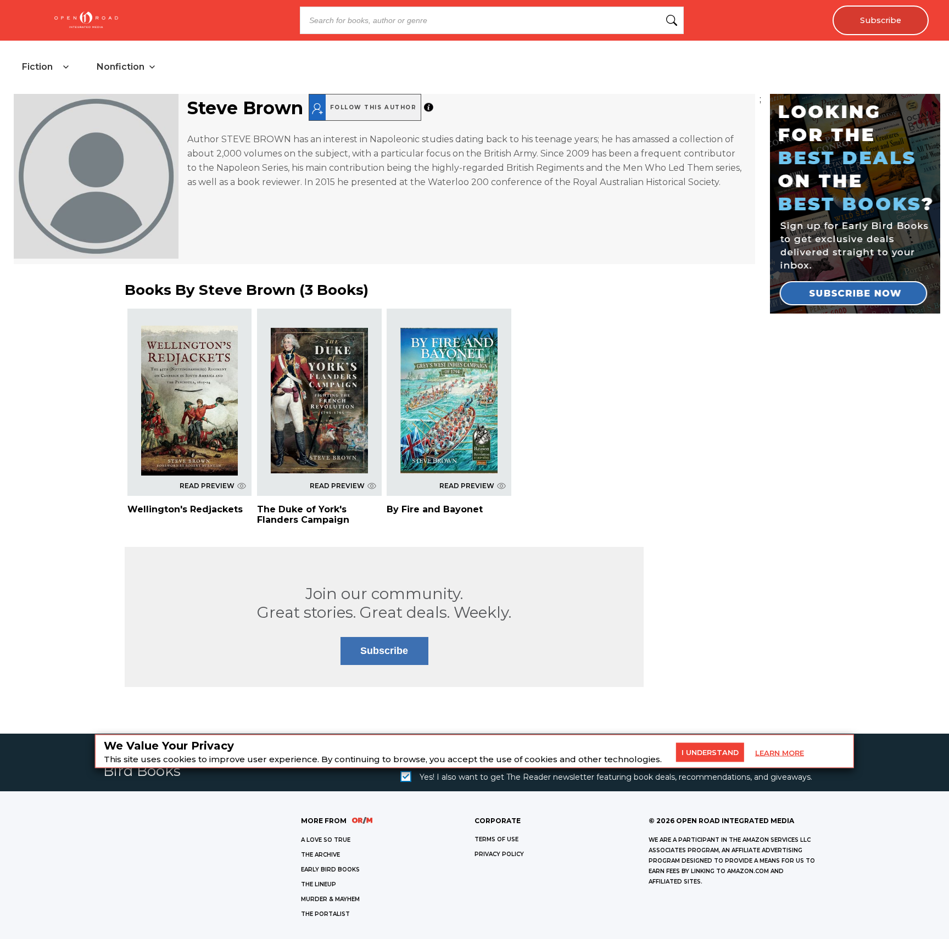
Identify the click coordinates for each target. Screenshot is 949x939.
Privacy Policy (499, 854)
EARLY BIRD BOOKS (330, 869)
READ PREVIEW (207, 486)
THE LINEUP (318, 884)
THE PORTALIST (325, 914)
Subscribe (880, 20)
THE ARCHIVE (320, 854)
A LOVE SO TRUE (325, 839)
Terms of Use (496, 839)
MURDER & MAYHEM (330, 899)
